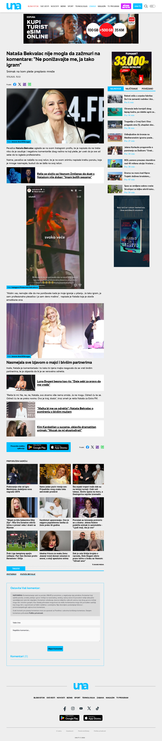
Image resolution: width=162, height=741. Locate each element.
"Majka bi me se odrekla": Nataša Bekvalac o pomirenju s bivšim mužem (65, 409)
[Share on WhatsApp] (29, 84)
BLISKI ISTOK (33, 6)
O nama (58, 731)
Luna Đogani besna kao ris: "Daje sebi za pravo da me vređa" (69, 382)
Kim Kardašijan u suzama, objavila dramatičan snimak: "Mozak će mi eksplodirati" (66, 428)
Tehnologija (81, 6)
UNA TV (137, 6)
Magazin (102, 6)
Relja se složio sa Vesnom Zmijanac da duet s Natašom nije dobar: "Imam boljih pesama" (66, 175)
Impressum (69, 731)
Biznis (63, 6)
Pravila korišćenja (83, 731)
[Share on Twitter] (19, 84)
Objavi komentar (55, 648)
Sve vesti (44, 6)
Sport (70, 6)
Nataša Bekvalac (28, 574)
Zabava (92, 6)
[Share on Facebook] (14, 84)
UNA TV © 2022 (80, 738)
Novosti (55, 6)
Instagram (11, 574)
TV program (113, 6)
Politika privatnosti (100, 731)
